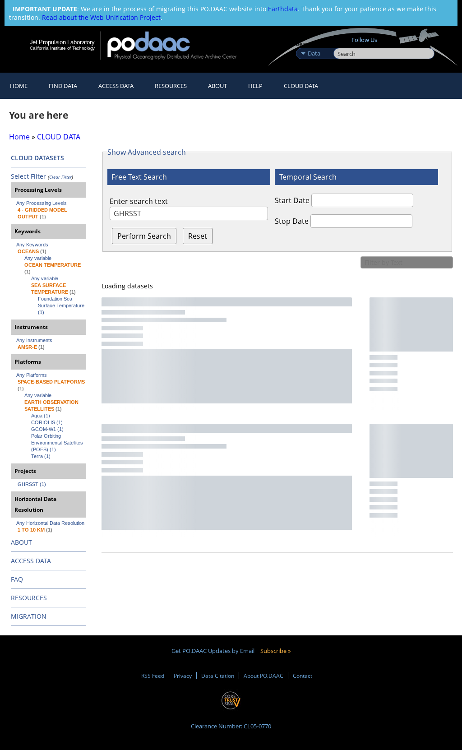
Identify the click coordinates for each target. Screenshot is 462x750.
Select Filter (28, 176)
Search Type (314, 44)
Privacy (183, 675)
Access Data (116, 86)
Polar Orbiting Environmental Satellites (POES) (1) (57, 442)
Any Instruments (34, 340)
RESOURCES (171, 86)
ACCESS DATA (31, 560)
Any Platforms (31, 375)
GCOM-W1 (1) (47, 429)
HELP (255, 86)
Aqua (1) (40, 415)
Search (343, 44)
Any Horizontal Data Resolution (50, 523)
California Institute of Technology (62, 48)
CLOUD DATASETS (37, 157)
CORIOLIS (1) (47, 422)
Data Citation (217, 675)
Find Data (63, 86)
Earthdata (283, 9)
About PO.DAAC (263, 675)
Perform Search (144, 236)
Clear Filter (60, 177)
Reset (197, 236)
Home (19, 86)
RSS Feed (152, 675)
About (217, 86)
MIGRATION (28, 616)
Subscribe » (275, 651)
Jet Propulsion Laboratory (62, 42)
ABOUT (21, 542)
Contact (302, 675)
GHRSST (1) (32, 484)
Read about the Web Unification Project (101, 17)
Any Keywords (32, 244)
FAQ (17, 579)
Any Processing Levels (41, 203)
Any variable (37, 258)
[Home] (178, 45)
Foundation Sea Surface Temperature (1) (62, 305)
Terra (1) (41, 456)
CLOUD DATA (301, 86)
